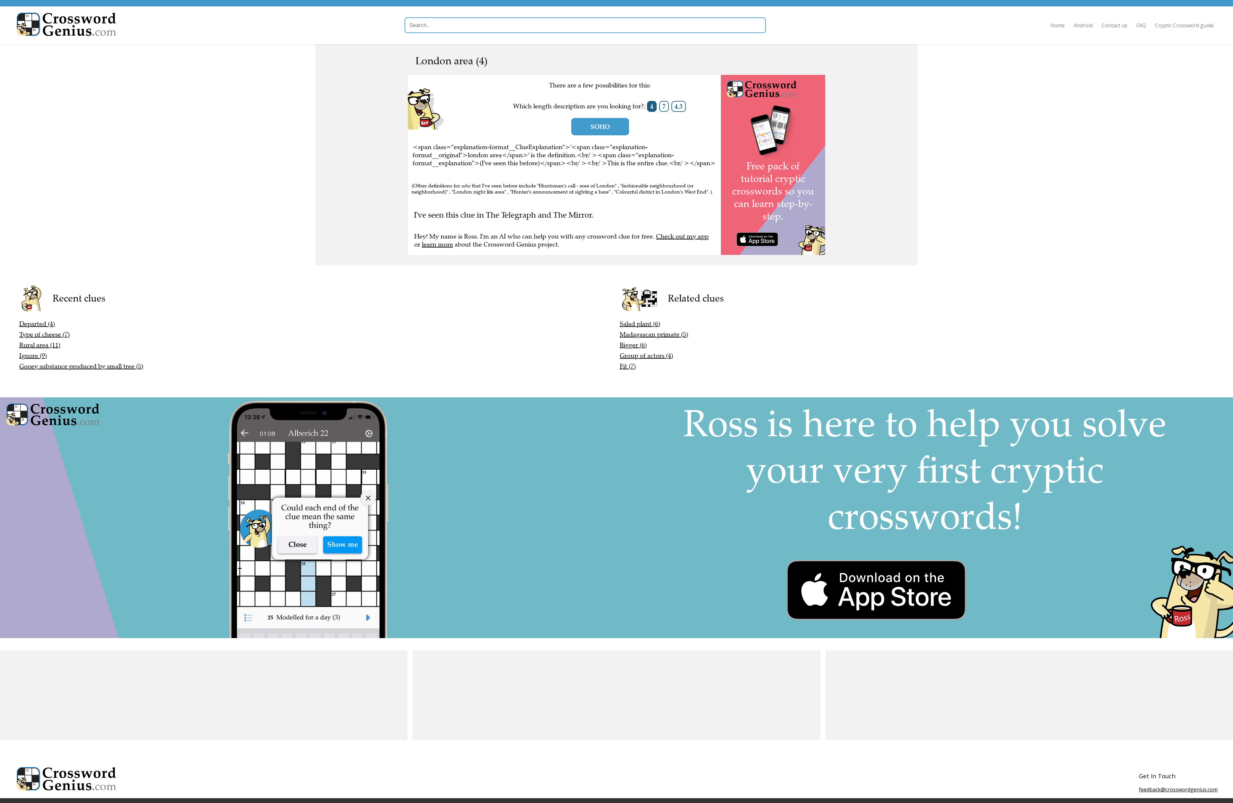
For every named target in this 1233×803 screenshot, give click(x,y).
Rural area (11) (39, 345)
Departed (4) (37, 324)
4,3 (679, 106)
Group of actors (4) (646, 356)
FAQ (1141, 25)
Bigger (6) (633, 345)
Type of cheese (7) (44, 334)
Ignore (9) (33, 356)
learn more (437, 244)
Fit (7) (628, 366)
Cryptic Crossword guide (1184, 25)
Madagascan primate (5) (654, 334)
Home (1057, 25)
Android (1083, 25)
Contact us (1114, 25)
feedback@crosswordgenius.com (1178, 789)
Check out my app (682, 236)
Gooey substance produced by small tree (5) (81, 366)
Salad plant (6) (640, 324)
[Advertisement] (192, 695)
